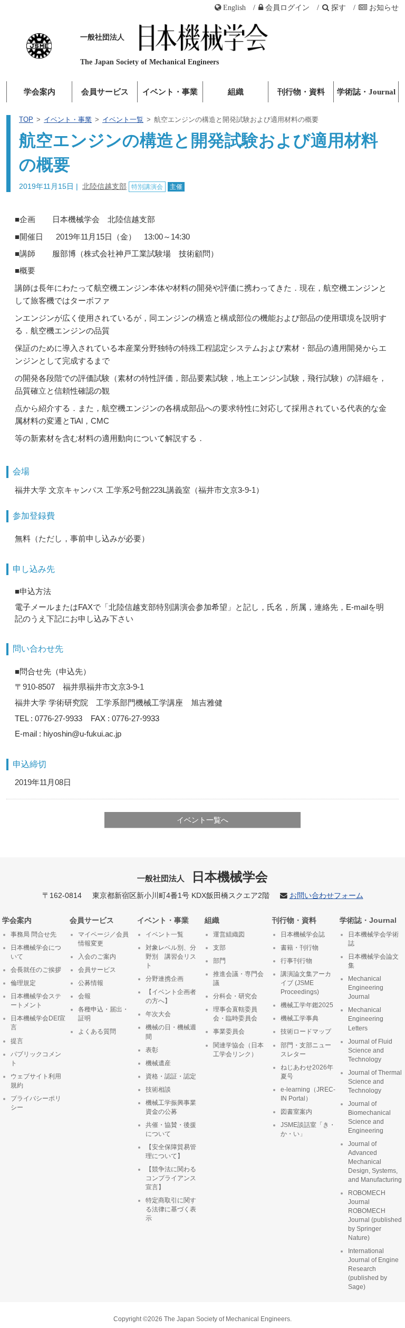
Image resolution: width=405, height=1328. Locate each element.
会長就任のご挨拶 (36, 969)
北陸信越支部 (104, 186)
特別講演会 (147, 186)
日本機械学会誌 (303, 934)
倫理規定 (23, 983)
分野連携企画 (165, 978)
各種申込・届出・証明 (103, 1014)
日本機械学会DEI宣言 (38, 1023)
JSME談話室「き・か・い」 (308, 1129)
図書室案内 (296, 1111)
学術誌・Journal (366, 92)
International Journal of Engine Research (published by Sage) (373, 1269)
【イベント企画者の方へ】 (171, 996)
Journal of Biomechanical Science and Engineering (369, 1117)
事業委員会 (229, 1031)
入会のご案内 (97, 956)
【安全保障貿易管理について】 (171, 1151)
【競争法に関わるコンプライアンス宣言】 (171, 1178)
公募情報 (90, 983)
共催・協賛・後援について (171, 1129)
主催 (176, 186)
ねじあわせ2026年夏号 (307, 1072)
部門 (219, 960)
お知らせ (384, 7)
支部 (219, 947)
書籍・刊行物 (300, 947)
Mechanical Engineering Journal (365, 987)
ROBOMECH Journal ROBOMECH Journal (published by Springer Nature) (375, 1215)
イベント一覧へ (202, 820)
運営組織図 (229, 934)
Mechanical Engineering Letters (365, 1018)
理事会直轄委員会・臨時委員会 (235, 1014)
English (234, 7)
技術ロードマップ (306, 1031)
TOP (26, 119)
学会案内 (39, 92)
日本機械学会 (202, 877)
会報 (84, 996)
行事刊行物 (296, 960)
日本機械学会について (36, 952)
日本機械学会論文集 (373, 961)
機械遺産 (158, 1063)
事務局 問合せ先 (33, 934)
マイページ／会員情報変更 (103, 939)
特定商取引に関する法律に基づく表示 (171, 1209)
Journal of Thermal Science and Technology (375, 1081)
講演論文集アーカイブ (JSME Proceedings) (306, 983)
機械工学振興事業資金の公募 (171, 1107)
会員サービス (105, 92)
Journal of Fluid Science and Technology (370, 1050)
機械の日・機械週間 (171, 1032)
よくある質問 (97, 1031)
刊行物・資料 (301, 92)
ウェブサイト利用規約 (36, 1081)
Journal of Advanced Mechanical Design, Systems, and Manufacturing (375, 1161)
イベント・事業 (170, 92)
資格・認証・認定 (171, 1076)
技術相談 (158, 1089)
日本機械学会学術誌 (373, 939)
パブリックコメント (36, 1058)
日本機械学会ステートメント (36, 1000)
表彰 (152, 1050)
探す (338, 7)
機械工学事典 (300, 1018)
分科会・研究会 (235, 996)
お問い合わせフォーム (326, 896)
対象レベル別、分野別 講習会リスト (171, 956)
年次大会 (158, 1014)
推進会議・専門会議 (238, 978)
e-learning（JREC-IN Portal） (308, 1094)
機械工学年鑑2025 (307, 1005)
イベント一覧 (122, 119)
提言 (17, 1041)
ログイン (287, 7)
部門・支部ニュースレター (306, 1050)
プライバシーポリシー (36, 1103)
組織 (236, 92)
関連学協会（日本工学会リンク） (238, 1050)
